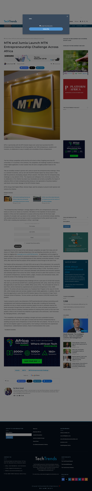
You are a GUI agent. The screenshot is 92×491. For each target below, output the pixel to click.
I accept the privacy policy (46, 25)
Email (30, 18)
